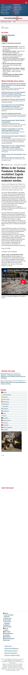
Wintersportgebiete (7, 427)
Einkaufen (5, 397)
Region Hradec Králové (6, 7)
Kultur (4, 413)
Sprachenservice (7, 420)
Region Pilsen (4, 10)
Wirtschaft (5, 429)
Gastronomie (6, 402)
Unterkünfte (6, 425)
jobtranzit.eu (4, 667)
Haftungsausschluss (10, 651)
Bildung (4, 392)
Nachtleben (5, 418)
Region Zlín (17, 13)
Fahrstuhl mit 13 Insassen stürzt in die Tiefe (13, 99)
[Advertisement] (14, 323)
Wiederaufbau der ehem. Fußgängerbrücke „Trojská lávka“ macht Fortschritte (13, 146)
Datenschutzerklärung (11, 648)
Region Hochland (5, 12)
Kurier (17, 195)
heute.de (14, 206)
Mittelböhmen (17, 4)
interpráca (4, 665)
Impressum (7, 646)
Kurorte (4, 415)
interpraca (5, 666)
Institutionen (6, 411)
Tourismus (5, 422)
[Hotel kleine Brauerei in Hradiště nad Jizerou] (11, 451)
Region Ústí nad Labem (6, 6)
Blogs (14, 21)
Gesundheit (17, 165)
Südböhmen (17, 10)
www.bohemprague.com (19, 380)
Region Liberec (18, 6)
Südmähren (17, 12)
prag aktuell (18, 660)
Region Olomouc (5, 13)
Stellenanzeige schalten (6, 21)
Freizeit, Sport (6, 399)
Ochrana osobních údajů (11, 655)
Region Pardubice (18, 7)
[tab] (14, 392)
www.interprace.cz (15, 373)
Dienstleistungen (7, 394)
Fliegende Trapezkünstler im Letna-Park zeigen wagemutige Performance (12, 129)
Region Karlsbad (18, 9)
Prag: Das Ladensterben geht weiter (11, 113)
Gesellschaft (6, 404)
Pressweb (13, 669)
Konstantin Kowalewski (8, 35)
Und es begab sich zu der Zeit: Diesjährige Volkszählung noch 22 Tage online (12, 105)
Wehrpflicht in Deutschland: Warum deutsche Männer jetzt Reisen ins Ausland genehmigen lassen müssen (13, 85)
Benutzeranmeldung (10, 653)
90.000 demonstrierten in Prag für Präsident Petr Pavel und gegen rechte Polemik (13, 93)
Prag (3, 4)
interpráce (4, 664)
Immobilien (5, 408)
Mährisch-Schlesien (6, 9)
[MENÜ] (26, 1)
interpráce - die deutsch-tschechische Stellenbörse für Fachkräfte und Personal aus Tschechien (13, 376)
